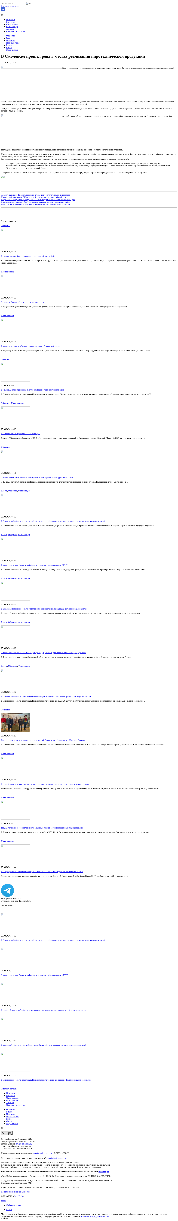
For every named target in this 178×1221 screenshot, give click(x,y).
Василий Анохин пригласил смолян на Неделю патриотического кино (32, 390)
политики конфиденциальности (95, 1216)
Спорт (9, 47)
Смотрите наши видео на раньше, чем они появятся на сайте (35, 202)
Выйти (9, 1209)
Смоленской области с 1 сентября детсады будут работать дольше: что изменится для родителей (43, 652)
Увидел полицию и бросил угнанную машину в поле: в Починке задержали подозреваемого (42, 828)
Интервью (10, 19)
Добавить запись (13, 1205)
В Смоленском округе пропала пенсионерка (20, 433)
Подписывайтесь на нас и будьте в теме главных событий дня (33, 197)
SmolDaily (18, 1196)
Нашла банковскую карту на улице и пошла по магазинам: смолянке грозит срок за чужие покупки (45, 784)
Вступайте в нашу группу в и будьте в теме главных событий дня (38, 199)
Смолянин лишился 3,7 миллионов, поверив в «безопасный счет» (30, 346)
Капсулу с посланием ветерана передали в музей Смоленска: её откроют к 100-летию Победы (43, 740)
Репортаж (10, 22)
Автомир (10, 29)
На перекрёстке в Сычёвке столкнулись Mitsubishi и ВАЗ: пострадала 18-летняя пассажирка (42, 871)
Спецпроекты (12, 24)
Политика (10, 40)
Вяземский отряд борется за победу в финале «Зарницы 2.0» (28, 256)
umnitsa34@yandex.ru (42, 1153)
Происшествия (12, 43)
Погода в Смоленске (10, 6)
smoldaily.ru (104, 1172)
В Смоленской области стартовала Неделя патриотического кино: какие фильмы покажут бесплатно (46, 696)
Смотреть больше (9, 1089)
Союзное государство (15, 31)
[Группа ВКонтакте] (3, 11)
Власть (9, 38)
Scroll (3, 1201)
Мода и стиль (12, 50)
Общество (10, 36)
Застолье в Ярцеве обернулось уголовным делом (22, 302)
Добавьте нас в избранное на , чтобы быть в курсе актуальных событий (35, 204)
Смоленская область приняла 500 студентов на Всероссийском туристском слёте (37, 477)
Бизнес (9, 45)
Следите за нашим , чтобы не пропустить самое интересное (35, 195)
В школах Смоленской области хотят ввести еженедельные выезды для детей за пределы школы (44, 609)
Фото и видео (12, 26)
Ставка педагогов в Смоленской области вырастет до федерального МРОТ (34, 565)
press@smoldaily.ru (24, 1144)
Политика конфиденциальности (15, 1192)
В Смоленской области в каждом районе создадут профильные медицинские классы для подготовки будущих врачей (53, 521)
